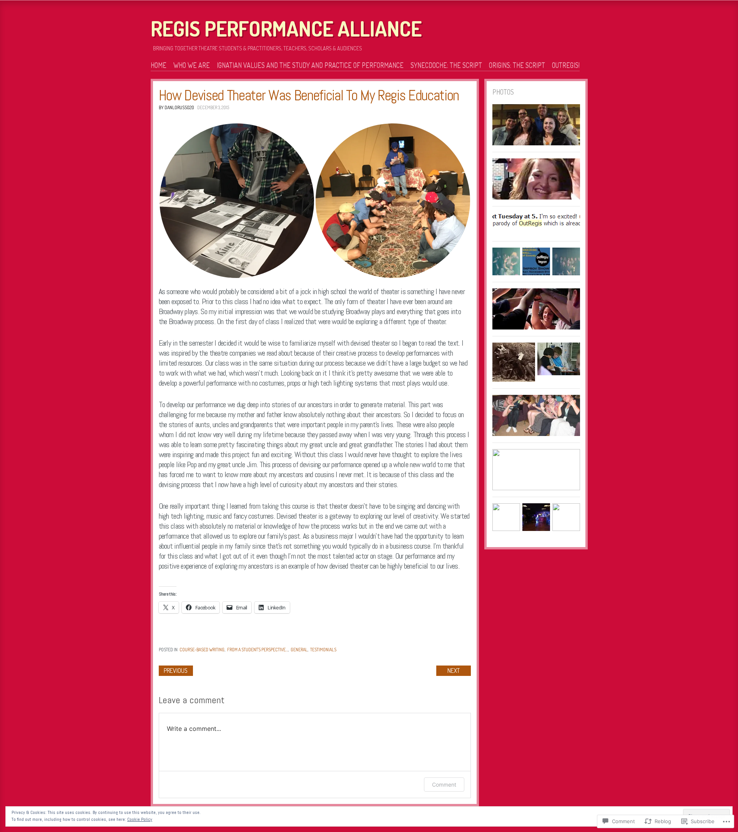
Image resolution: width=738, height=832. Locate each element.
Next (453, 670)
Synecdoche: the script (446, 65)
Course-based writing (202, 649)
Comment (444, 784)
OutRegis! (566, 65)
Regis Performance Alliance (286, 28)
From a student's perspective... (257, 649)
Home (158, 65)
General (299, 649)
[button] (237, 201)
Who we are (191, 65)
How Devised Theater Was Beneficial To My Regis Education (309, 95)
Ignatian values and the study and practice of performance (310, 65)
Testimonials (323, 649)
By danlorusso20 (176, 107)
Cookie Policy (139, 819)
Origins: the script (517, 65)
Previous (176, 670)
